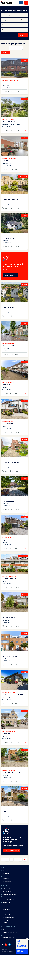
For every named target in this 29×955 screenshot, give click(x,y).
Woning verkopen (8, 889)
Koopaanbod (6, 871)
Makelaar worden (8, 930)
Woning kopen (7, 891)
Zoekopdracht (7, 902)
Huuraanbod (6, 873)
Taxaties (5, 897)
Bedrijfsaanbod (7, 881)
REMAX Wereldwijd (8, 917)
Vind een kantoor (7, 912)
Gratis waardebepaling (11, 850)
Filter (4, 52)
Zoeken (24, 35)
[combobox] (10, 20)
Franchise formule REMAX (10, 935)
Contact (5, 922)
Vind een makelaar (8, 909)
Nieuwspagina (7, 920)
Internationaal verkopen (9, 894)
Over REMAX (7, 914)
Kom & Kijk (6, 879)
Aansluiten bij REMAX (9, 938)
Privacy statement (5, 949)
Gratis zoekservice (10, 275)
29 (20, 859)
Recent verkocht (7, 876)
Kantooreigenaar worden (10, 932)
